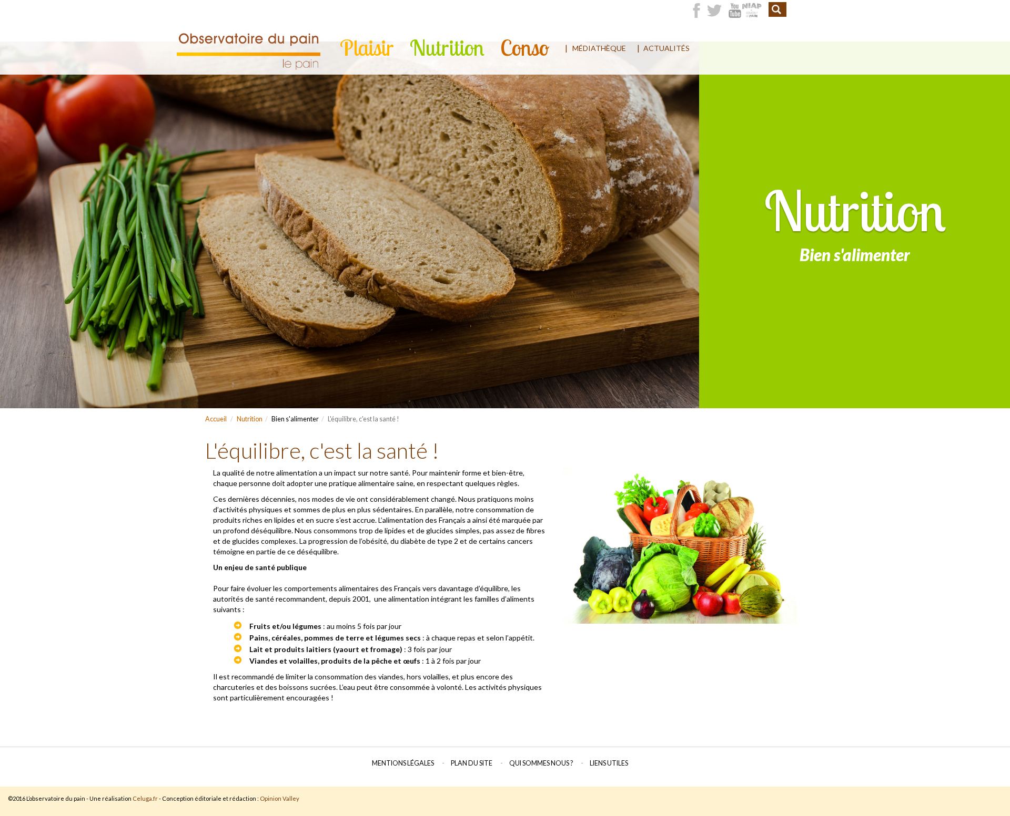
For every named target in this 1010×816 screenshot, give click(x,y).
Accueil (216, 419)
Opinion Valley (279, 798)
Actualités (666, 48)
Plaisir (367, 48)
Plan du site (471, 763)
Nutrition (447, 48)
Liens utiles (609, 763)
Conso (524, 48)
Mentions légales (403, 763)
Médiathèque (599, 48)
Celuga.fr (145, 798)
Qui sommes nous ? (541, 763)
